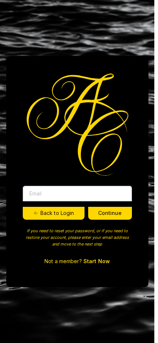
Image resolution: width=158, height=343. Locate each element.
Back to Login (57, 213)
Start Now (96, 261)
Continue (110, 213)
